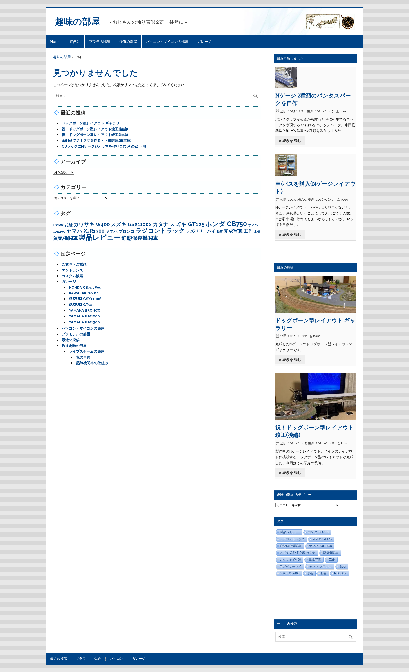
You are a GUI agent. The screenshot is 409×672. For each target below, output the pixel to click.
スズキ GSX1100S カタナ (140, 224)
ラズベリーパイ (201, 231)
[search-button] (257, 95)
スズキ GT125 (186, 224)
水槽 (257, 231)
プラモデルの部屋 (76, 334)
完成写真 (233, 231)
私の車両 (83, 357)
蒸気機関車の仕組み (92, 363)
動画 (220, 231)
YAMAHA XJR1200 (84, 316)
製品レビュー (100, 237)
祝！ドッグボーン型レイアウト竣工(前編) (95, 135)
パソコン (116, 658)
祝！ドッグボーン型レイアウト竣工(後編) (95, 129)
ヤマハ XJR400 (289, 573)
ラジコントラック (160, 230)
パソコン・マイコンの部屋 (167, 41)
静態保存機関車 (140, 238)
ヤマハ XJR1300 (85, 231)
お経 (69, 224)
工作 (248, 231)
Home (55, 41)
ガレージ (204, 41)
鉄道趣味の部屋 (74, 346)
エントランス (72, 270)
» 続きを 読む (290, 141)
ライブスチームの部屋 (86, 351)
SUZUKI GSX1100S (85, 299)
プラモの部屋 (99, 41)
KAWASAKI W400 (84, 293)
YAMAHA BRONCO (85, 310)
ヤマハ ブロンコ (120, 231)
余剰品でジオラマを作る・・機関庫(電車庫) (97, 140)
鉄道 (97, 658)
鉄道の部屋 (128, 41)
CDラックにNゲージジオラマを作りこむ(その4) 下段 (104, 146)
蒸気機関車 (65, 238)
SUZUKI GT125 (81, 305)
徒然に (75, 41)
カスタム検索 (72, 276)
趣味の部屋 (77, 21)
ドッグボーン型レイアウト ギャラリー (92, 123)
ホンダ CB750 (226, 223)
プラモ (81, 658)
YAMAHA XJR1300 (84, 322)
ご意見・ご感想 (74, 264)
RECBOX (58, 225)
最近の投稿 (71, 340)
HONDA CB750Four (86, 287)
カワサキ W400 (92, 224)
